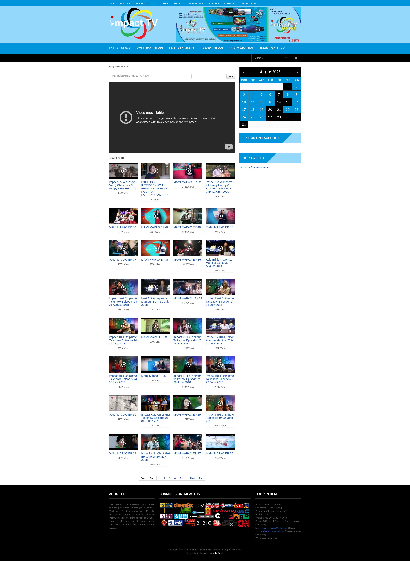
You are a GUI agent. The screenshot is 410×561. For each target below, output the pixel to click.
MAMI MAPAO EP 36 (154, 259)
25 (253, 117)
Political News (150, 48)
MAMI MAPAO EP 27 (187, 453)
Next (192, 478)
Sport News (212, 48)
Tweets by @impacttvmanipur (254, 167)
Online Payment (196, 3)
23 (297, 109)
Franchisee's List (144, 3)
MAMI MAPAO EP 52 (187, 182)
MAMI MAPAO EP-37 (122, 259)
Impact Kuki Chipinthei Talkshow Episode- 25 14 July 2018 (187, 340)
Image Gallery (272, 48)
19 (261, 109)
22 (288, 109)
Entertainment (182, 48)
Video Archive (241, 48)
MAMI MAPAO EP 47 (219, 227)
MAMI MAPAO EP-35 (187, 259)
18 (253, 109)
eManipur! (218, 553)
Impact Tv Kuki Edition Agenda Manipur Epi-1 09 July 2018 (220, 340)
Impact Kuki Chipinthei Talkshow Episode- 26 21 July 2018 (123, 340)
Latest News (119, 48)
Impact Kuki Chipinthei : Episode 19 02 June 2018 (220, 418)
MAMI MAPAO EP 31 (122, 414)
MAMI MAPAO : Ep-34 (187, 298)
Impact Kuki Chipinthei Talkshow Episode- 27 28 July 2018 (220, 301)
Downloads (230, 3)
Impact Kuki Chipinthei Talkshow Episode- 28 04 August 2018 (123, 301)
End (201, 478)
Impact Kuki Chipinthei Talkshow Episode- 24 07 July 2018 (123, 379)
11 (253, 102)
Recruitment (249, 3)
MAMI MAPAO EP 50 (122, 227)
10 (244, 102)
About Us (125, 3)
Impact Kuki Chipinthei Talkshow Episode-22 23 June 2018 (220, 379)
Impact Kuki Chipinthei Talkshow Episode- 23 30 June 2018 (187, 379)
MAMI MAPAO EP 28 (122, 453)
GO (231, 76)
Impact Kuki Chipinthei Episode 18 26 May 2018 (155, 456)
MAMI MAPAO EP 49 (154, 227)
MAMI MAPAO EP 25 (219, 453)
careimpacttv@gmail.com (272, 531)
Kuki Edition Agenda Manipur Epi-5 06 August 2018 (219, 263)
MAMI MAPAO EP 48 (187, 227)
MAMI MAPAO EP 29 (187, 414)
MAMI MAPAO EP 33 (154, 337)
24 (244, 117)
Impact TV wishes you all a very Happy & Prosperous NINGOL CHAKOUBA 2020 (220, 186)
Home (112, 3)
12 (261, 102)
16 (297, 102)
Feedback (163, 3)
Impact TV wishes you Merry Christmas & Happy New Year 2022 (123, 185)
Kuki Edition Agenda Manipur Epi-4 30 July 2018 (155, 301)
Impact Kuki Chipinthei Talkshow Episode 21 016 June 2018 (155, 418)
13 (270, 102)
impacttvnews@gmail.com (275, 527)
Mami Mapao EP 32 (154, 375)
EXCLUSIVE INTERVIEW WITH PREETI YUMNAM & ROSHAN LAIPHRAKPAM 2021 (155, 188)
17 (244, 109)
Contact (178, 3)
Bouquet (214, 3)
